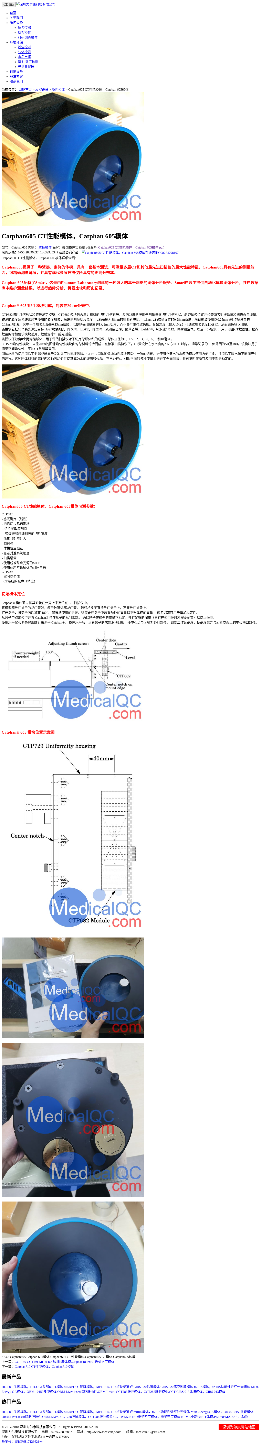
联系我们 (16, 81)
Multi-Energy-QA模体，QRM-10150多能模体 (222, 1412)
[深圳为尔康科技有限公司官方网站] (35, 4)
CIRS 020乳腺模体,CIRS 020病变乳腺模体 (163, 1387)
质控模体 (24, 32)
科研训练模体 (28, 37)
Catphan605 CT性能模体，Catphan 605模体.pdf (131, 247)
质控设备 (41, 89)
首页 (13, 13)
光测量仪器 (26, 66)
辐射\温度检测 (28, 62)
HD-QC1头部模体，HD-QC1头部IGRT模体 (32, 1387)
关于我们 (16, 18)
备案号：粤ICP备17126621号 (22, 1441)
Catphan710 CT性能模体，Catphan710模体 (44, 1366)
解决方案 (16, 76)
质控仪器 (24, 27)
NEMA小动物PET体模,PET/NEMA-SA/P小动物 (214, 1416)
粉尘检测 (24, 47)
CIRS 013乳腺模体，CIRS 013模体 (200, 1391)
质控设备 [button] (16, 22)
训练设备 (16, 71)
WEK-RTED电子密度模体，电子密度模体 (150, 1416)
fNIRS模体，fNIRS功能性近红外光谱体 (222, 1387)
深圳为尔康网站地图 (238, 1427)
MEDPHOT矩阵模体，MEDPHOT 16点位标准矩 (98, 1387)
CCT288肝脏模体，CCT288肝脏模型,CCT (146, 1391)
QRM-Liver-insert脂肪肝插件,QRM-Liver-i (86, 1391)
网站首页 (25, 89)
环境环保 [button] (16, 42)
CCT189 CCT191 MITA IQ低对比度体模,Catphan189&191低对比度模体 (64, 1361)
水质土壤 (24, 57)
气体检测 (24, 52)
